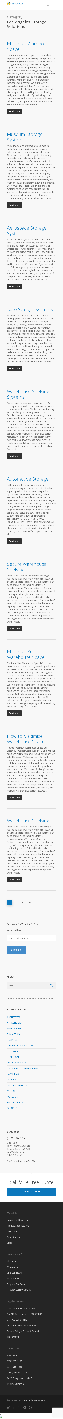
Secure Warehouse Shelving (26, 567)
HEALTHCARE (14, 1056)
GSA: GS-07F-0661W (17, 1319)
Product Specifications (18, 1225)
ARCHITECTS (13, 1017)
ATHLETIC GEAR (15, 1022)
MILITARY (12, 1091)
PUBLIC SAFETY (15, 1102)
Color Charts (13, 1231)
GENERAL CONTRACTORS (20, 1045)
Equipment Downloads (18, 1220)
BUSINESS (12, 1039)
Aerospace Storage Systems (26, 231)
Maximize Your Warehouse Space (25, 654)
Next (30, 902)
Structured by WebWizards (33, 1400)
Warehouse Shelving (28, 820)
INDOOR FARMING (16, 1062)
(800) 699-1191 (31, 1191)
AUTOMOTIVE (14, 1028)
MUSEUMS (12, 1096)
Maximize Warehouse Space (29, 46)
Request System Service (19, 1289)
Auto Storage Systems (30, 309)
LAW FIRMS (13, 1073)
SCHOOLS (12, 1108)
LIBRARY (11, 1079)
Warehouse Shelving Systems (28, 394)
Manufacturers (14, 1267)
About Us (11, 1261)
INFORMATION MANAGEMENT (22, 1068)
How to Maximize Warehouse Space (25, 739)
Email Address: (15, 930)
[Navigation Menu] (54, 4)
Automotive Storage (27, 479)
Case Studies (13, 1237)
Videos (10, 1242)
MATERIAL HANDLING (18, 1085)
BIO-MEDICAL (14, 1034)
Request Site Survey (17, 1284)
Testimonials (13, 1278)
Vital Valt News (14, 1272)
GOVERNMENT (14, 1051)
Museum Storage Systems (25, 137)
